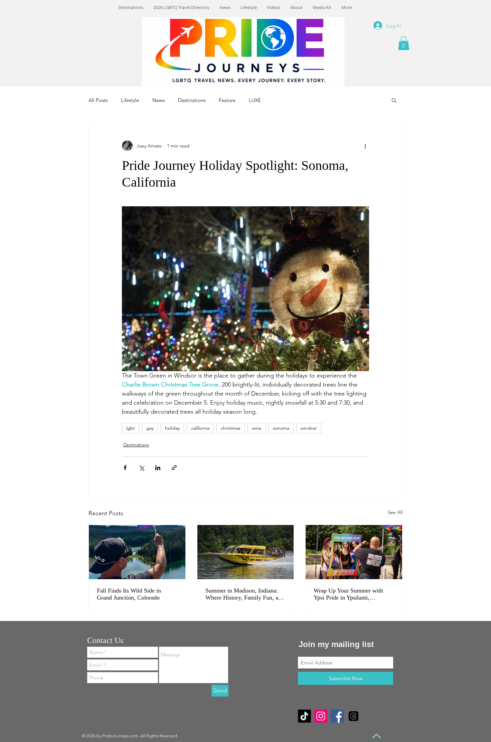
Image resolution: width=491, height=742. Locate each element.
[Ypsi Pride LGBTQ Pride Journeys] (354, 552)
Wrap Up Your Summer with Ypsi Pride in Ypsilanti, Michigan (348, 594)
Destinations (191, 100)
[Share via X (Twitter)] (141, 467)
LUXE (255, 100)
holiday (172, 428)
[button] (404, 43)
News (158, 100)
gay (150, 428)
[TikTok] (304, 716)
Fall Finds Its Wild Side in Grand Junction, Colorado (129, 594)
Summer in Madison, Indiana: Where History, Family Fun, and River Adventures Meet (244, 594)
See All (395, 512)
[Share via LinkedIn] (158, 467)
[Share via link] (174, 467)
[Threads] (353, 716)
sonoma (281, 428)
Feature (227, 100)
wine (257, 428)
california (200, 428)
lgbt (130, 428)
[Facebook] (337, 716)
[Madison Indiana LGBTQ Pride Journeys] (245, 552)
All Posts (98, 100)
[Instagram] (320, 716)
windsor (309, 428)
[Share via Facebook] (125, 467)
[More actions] (365, 146)
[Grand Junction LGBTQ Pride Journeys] (137, 552)
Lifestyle (130, 100)
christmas (230, 428)
